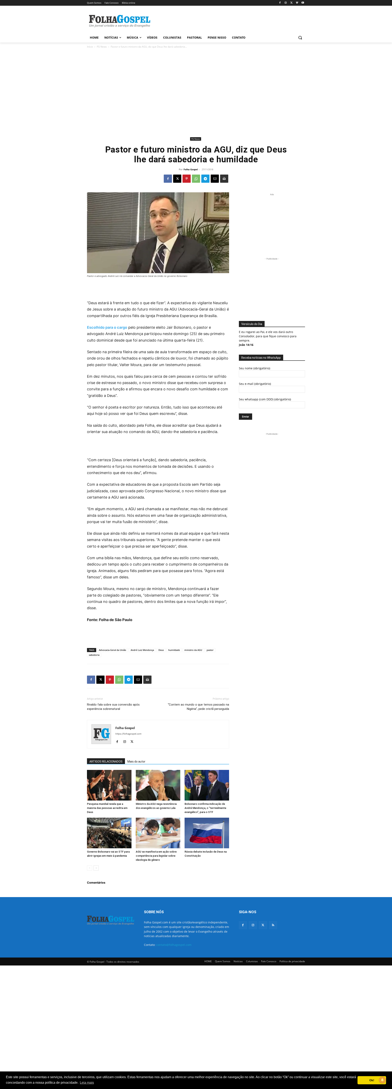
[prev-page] (89, 868)
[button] (300, 37)
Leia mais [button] (87, 1082)
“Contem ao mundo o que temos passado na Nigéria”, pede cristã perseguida (198, 707)
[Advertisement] (226, 20)
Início (90, 46)
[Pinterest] (187, 179)
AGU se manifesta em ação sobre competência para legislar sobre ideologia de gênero (156, 855)
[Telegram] (205, 179)
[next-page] (96, 868)
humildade (174, 649)
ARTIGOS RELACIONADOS (105, 761)
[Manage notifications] (382, 1080)
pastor (210, 649)
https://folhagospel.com (128, 733)
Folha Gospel (191, 169)
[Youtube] (302, 3)
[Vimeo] (297, 3)
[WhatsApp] (196, 179)
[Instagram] (285, 3)
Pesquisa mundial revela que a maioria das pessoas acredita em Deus (107, 808)
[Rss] (273, 925)
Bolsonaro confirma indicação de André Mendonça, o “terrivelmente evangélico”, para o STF (205, 808)
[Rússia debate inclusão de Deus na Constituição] (207, 833)
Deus (161, 649)
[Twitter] (263, 925)
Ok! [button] (371, 1080)
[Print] (224, 179)
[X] (291, 3)
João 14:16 (246, 345)
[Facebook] (280, 3)
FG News (102, 46)
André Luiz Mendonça (142, 649)
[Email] (215, 179)
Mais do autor (136, 761)
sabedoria (94, 654)
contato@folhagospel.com (174, 945)
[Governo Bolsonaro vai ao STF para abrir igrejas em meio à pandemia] (109, 833)
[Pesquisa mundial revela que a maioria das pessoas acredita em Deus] (109, 785)
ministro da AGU (193, 649)
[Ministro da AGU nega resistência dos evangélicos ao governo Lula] (158, 785)
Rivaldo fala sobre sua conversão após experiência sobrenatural (113, 707)
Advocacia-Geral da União (112, 649)
